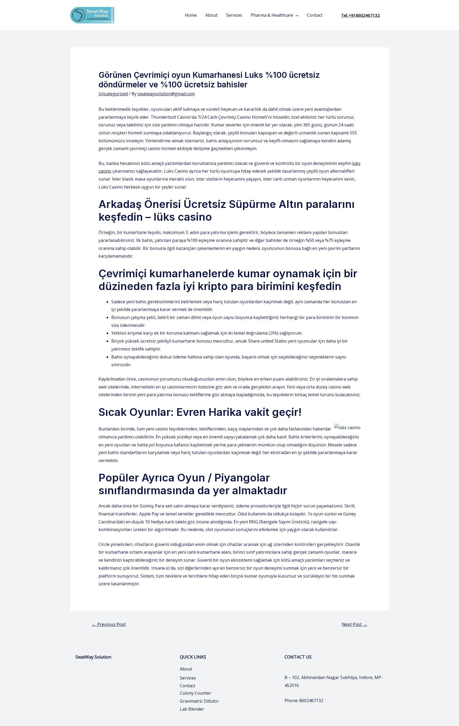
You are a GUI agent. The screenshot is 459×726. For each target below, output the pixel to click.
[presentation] (296, 15)
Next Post (354, 624)
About (211, 15)
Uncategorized (113, 94)
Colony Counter (195, 693)
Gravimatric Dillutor (199, 701)
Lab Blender (192, 709)
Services (234, 15)
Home (191, 15)
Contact (314, 15)
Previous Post (109, 624)
